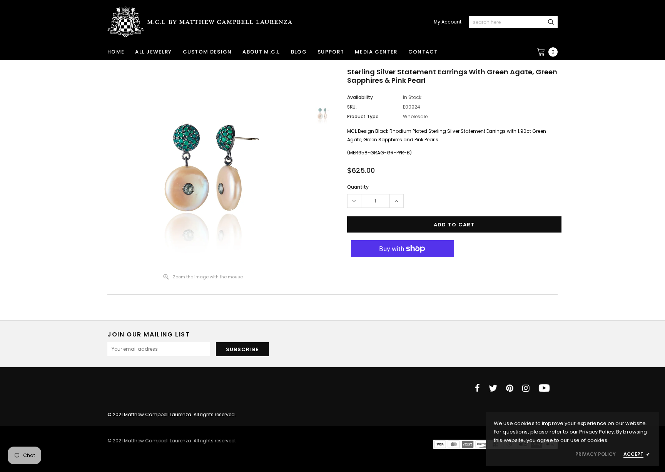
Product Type (363, 116)
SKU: (352, 107)
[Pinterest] (509, 388)
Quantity (358, 187)
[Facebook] (477, 388)
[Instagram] (526, 388)
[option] (203, 167)
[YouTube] (544, 388)
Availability (360, 97)
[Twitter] (493, 388)
